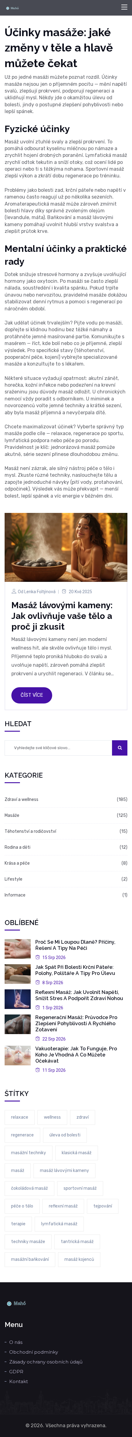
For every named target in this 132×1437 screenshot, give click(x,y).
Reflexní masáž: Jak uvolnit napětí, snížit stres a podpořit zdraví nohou (79, 995)
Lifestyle (13, 879)
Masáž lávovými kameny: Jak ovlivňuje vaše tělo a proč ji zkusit (62, 616)
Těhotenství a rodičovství (30, 831)
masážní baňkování (30, 1259)
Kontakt (18, 1381)
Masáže (12, 815)
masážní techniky (28, 1152)
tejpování (102, 1206)
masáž (17, 1170)
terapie (18, 1224)
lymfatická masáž (59, 1224)
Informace (15, 895)
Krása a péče (17, 863)
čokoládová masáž (29, 1188)
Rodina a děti (17, 847)
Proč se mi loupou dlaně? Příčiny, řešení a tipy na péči (75, 945)
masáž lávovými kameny (64, 1170)
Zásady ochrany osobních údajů (46, 1362)
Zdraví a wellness (21, 799)
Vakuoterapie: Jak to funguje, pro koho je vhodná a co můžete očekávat (76, 1055)
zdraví (82, 1117)
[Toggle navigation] (124, 7)
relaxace (19, 1117)
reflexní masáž (63, 1206)
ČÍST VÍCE (32, 695)
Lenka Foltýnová (40, 591)
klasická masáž (76, 1152)
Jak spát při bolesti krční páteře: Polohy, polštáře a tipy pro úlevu (75, 970)
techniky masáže (28, 1241)
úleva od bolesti (64, 1135)
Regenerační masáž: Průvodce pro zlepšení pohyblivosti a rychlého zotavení (76, 1023)
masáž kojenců (79, 1259)
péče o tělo (22, 1206)
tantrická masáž (77, 1241)
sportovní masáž (80, 1188)
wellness (52, 1117)
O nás (15, 1342)
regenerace (22, 1135)
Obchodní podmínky (33, 1352)
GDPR (16, 1371)
